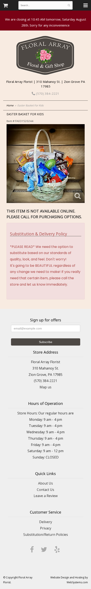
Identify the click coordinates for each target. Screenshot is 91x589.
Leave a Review (46, 495)
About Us (45, 483)
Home (10, 105)
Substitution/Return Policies (45, 534)
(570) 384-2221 (47, 93)
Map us (45, 387)
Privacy (45, 528)
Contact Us (45, 489)
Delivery (45, 522)
